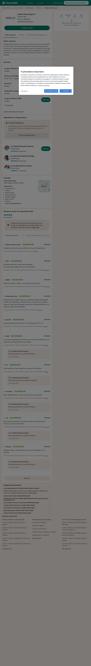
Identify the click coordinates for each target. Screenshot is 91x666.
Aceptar (65, 91)
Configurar (24, 91)
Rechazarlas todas (51, 91)
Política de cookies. (44, 85)
